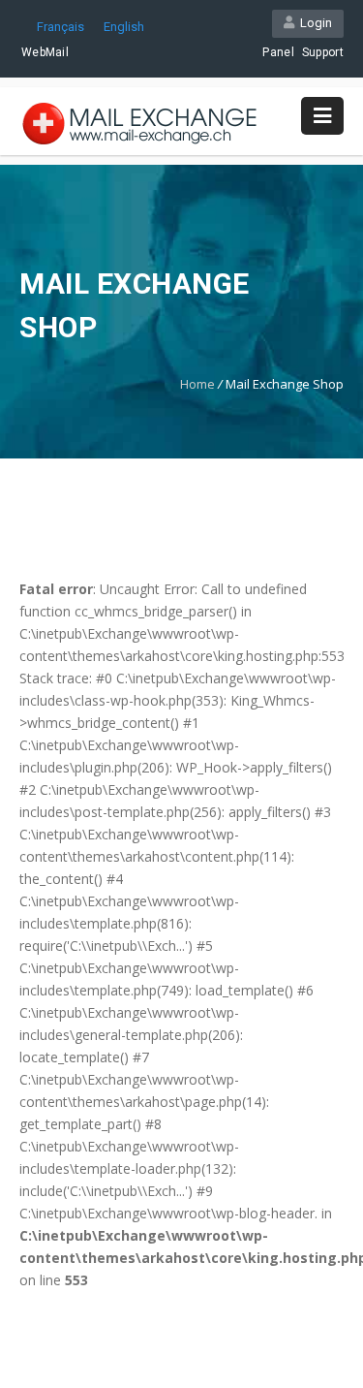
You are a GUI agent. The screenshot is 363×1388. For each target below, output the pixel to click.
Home (197, 384)
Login (313, 23)
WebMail (45, 52)
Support (323, 52)
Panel (278, 52)
